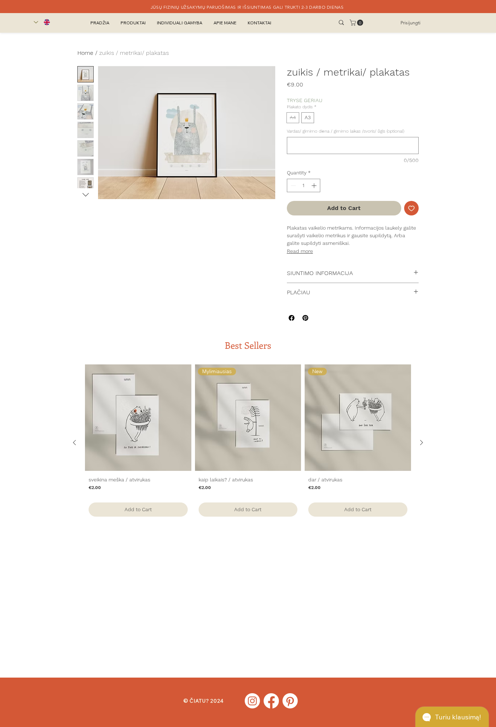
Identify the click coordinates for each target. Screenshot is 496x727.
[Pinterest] (290, 700)
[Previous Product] (74, 442)
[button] (357, 23)
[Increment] (314, 185)
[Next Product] (421, 442)
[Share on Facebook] (291, 318)
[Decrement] (292, 185)
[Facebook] (271, 700)
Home (85, 52)
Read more (300, 251)
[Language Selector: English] (42, 22)
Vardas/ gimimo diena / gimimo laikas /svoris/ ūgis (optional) (345, 131)
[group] (248, 442)
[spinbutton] (303, 185)
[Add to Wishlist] (411, 208)
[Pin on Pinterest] (305, 318)
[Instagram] (252, 700)
